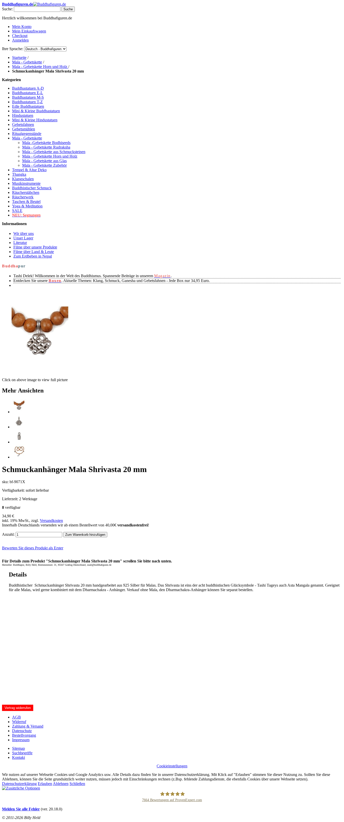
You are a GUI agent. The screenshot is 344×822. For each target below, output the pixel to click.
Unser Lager (23, 238)
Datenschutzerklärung (19, 783)
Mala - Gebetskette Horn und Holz (40, 66)
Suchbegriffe (22, 753)
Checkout (19, 35)
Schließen (77, 783)
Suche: (7, 9)
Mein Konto (21, 26)
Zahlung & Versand (27, 726)
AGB (16, 717)
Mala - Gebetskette (27, 62)
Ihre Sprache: (12, 49)
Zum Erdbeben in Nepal (32, 256)
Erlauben (45, 783)
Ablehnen (60, 783)
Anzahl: (8, 534)
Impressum (20, 740)
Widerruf (19, 722)
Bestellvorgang (24, 735)
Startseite (19, 57)
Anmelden (20, 40)
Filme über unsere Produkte (35, 247)
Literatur (20, 242)
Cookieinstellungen (172, 766)
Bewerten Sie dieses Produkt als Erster (32, 548)
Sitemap (18, 748)
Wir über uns (23, 233)
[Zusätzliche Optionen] (21, 788)
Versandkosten (51, 520)
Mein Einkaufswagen (29, 31)
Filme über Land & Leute (33, 251)
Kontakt (18, 757)
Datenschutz (22, 731)
